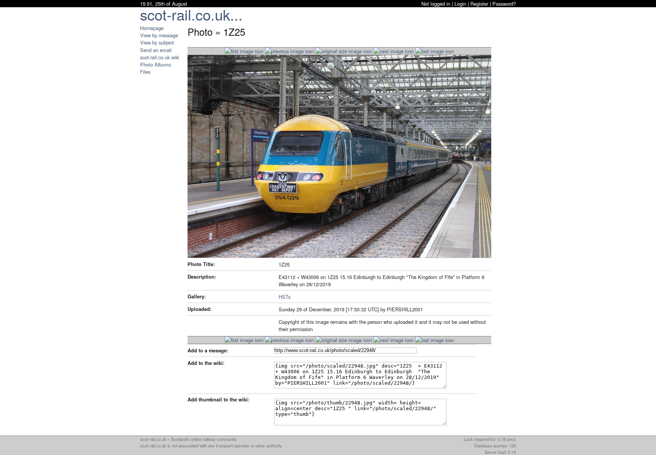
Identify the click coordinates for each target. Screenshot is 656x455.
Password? (504, 3)
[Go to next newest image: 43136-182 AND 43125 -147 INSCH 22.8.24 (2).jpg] (289, 51)
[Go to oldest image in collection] (434, 51)
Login (460, 3)
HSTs (284, 296)
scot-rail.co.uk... (191, 14)
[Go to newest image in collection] (244, 51)
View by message (159, 35)
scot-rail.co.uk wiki (159, 57)
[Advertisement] (163, 189)
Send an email (156, 50)
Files (145, 71)
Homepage (152, 28)
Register (479, 3)
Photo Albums (155, 64)
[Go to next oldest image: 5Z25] (394, 51)
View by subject (157, 42)
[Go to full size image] (343, 51)
